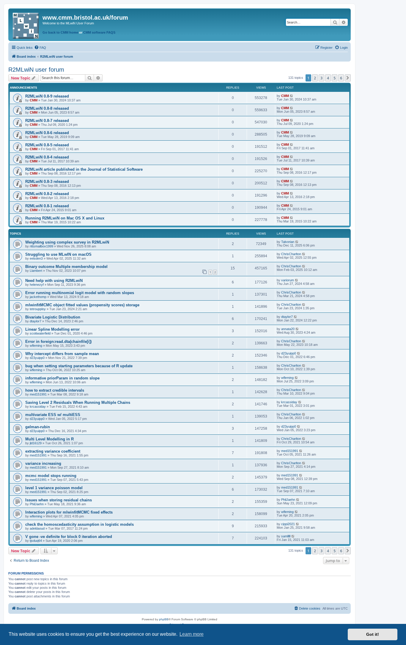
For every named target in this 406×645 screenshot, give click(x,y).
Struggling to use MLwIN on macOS (58, 254)
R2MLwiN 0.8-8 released (47, 108)
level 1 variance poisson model (54, 488)
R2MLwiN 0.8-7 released (47, 120)
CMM (33, 100)
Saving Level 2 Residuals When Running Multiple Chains (77, 402)
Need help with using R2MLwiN (54, 280)
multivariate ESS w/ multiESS (52, 414)
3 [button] (321, 78)
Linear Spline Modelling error (52, 329)
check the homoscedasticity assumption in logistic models (79, 524)
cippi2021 (288, 524)
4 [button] (328, 78)
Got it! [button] (372, 634)
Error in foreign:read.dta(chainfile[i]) (58, 341)
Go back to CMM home (60, 32)
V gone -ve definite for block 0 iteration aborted (68, 536)
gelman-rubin (37, 427)
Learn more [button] (192, 634)
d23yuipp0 (37, 358)
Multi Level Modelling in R (49, 439)
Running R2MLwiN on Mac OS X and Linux (64, 218)
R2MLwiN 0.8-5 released (47, 145)
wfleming (36, 345)
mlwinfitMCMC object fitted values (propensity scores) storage (82, 305)
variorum (287, 280)
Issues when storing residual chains (58, 500)
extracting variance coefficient (52, 451)
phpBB (164, 619)
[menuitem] (40, 47)
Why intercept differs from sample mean (62, 353)
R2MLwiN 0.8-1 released (47, 206)
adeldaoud (37, 528)
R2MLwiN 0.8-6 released (47, 133)
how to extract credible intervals (54, 390)
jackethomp (38, 297)
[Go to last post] (292, 96)
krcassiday (38, 406)
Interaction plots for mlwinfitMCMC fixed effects (69, 512)
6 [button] (341, 78)
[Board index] (26, 24)
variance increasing (43, 463)
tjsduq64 (36, 540)
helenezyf (37, 284)
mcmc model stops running (50, 475)
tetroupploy (38, 309)
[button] (348, 77)
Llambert (36, 270)
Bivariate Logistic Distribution (52, 317)
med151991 (38, 394)
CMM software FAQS (99, 32)
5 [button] (334, 78)
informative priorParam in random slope (62, 378)
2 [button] (315, 78)
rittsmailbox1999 (41, 246)
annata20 (288, 329)
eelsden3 (36, 258)
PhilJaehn (37, 504)
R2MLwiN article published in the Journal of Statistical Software (84, 169)
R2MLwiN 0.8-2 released (47, 194)
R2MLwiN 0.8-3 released (47, 181)
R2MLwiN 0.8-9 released (47, 96)
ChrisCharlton (291, 254)
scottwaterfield (40, 333)
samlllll (285, 536)
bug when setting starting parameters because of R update (79, 366)
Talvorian (287, 242)
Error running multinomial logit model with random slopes (79, 293)
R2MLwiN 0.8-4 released (47, 157)
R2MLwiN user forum (36, 69)
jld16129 (36, 443)
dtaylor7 (35, 321)
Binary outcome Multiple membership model (66, 266)
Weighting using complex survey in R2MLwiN (67, 242)
